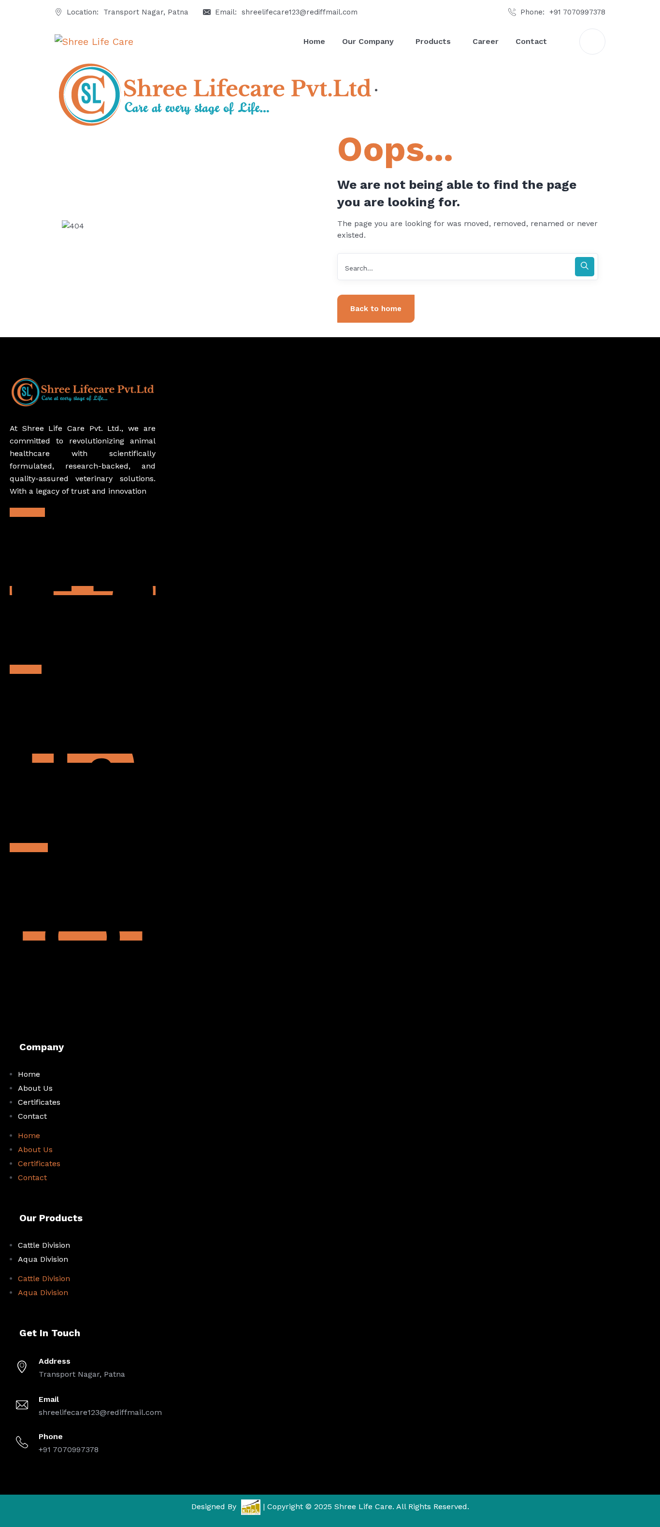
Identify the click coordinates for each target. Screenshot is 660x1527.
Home (29, 1074)
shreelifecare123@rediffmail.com (300, 12)
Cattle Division (44, 1245)
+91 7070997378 (577, 12)
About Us (35, 1088)
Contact (32, 1116)
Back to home (376, 308)
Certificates (39, 1102)
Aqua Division (43, 1259)
